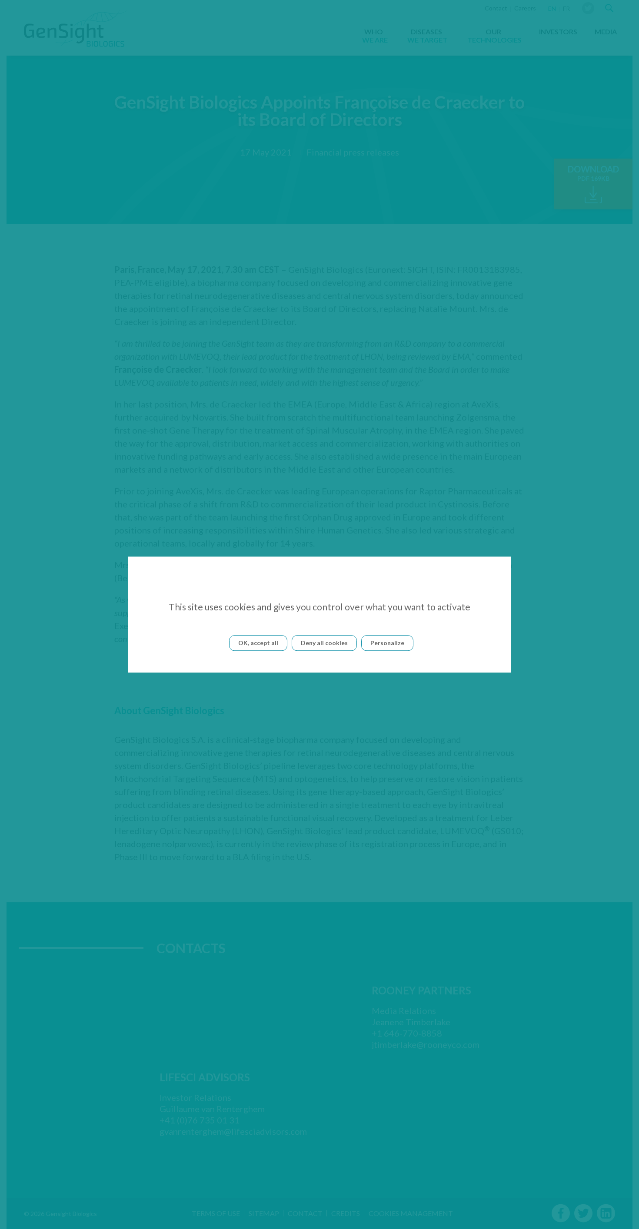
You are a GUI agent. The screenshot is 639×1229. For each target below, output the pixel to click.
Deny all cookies (324, 642)
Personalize (387, 642)
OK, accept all (258, 642)
